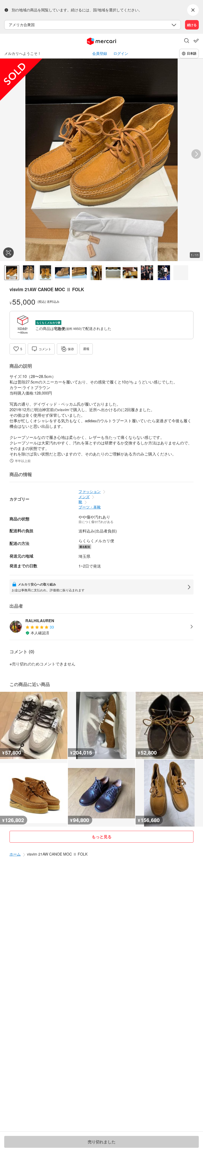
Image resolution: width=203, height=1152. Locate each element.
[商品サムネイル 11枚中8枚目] (130, 272)
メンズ (84, 496)
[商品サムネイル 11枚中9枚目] (147, 272)
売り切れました (102, 1142)
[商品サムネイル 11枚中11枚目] (180, 272)
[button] (186, 41)
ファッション (90, 491)
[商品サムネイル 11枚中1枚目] (11, 272)
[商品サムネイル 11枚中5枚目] (79, 272)
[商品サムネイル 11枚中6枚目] (96, 272)
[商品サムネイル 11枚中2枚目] (28, 272)
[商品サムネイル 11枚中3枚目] (45, 272)
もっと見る (102, 836)
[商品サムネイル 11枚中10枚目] (163, 272)
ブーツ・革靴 (90, 507)
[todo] (196, 40)
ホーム (15, 854)
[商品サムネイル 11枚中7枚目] (113, 272)
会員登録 (99, 53)
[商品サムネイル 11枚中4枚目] (62, 272)
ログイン (120, 53)
